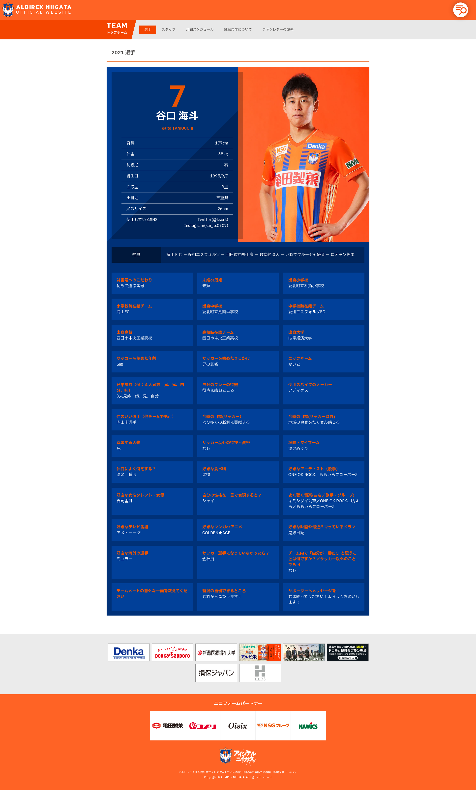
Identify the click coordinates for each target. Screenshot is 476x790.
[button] (460, 9)
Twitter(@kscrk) (212, 220)
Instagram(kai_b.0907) (206, 226)
